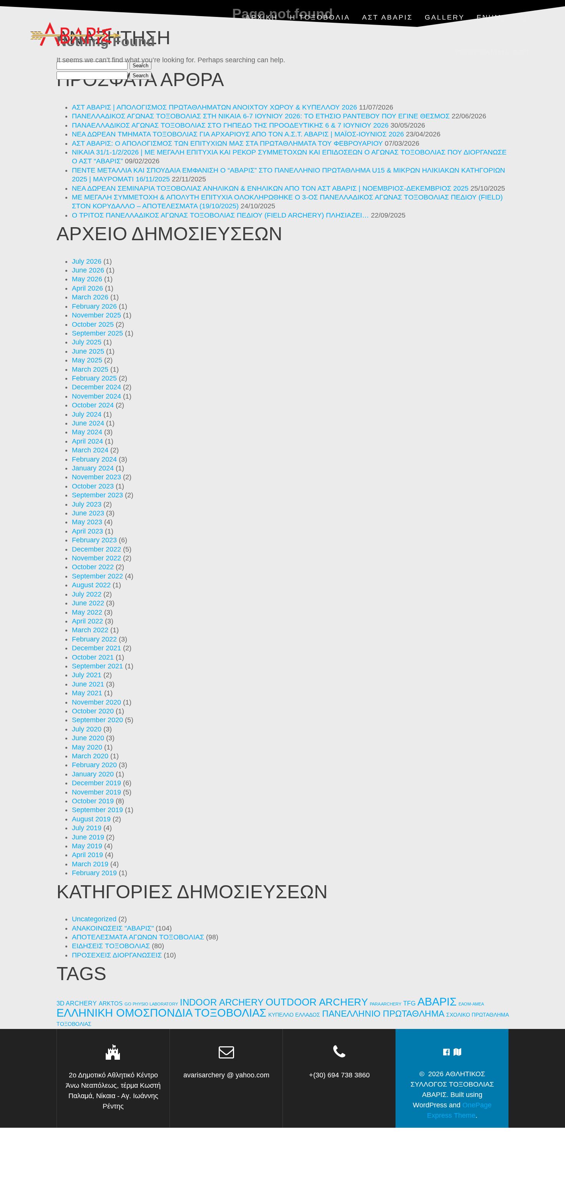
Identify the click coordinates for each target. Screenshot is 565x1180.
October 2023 (93, 486)
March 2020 (90, 756)
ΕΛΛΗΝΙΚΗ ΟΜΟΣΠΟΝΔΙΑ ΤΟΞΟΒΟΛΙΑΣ (161, 1013)
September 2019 (97, 810)
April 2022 (87, 621)
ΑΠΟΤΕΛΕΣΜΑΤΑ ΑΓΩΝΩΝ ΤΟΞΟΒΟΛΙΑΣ (138, 937)
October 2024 (93, 405)
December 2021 (96, 648)
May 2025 (87, 360)
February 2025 (94, 378)
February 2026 (94, 306)
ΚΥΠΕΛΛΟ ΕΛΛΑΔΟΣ (294, 1015)
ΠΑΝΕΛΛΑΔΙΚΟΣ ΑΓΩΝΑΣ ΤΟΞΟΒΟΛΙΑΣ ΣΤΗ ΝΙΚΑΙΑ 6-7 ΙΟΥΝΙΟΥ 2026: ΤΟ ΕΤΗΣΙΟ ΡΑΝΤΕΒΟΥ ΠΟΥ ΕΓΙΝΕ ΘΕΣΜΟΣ (261, 116)
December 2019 (96, 783)
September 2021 (97, 666)
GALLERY (445, 17)
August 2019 (91, 819)
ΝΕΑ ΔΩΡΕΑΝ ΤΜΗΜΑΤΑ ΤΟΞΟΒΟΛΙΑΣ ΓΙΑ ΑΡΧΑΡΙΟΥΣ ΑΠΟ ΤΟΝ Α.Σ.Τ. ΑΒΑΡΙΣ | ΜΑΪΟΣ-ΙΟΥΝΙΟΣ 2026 (238, 134)
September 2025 (97, 333)
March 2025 (90, 369)
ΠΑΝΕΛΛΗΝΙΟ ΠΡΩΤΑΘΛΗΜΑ (383, 1014)
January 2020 (93, 774)
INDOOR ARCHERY (222, 1002)
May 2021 (87, 693)
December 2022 (96, 549)
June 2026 (88, 270)
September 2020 (97, 720)
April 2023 (87, 531)
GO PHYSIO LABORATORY (151, 1004)
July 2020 (86, 729)
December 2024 (96, 387)
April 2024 (87, 441)
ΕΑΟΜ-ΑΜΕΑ (471, 1004)
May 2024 (87, 432)
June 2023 (88, 513)
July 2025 (86, 342)
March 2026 (90, 297)
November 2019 (96, 792)
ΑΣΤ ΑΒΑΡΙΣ (387, 17)
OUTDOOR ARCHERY (317, 1002)
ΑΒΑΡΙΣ (437, 1001)
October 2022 (93, 567)
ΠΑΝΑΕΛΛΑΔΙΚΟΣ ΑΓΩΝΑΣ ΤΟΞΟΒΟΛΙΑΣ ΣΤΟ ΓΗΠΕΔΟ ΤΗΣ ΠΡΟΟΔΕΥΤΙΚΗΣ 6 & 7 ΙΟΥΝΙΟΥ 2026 (230, 125)
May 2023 (87, 522)
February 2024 (94, 459)
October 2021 (93, 657)
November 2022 (96, 558)
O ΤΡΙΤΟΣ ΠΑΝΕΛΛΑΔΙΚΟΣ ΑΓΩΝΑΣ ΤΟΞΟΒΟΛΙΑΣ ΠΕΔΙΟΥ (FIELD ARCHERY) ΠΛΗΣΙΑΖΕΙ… (220, 215)
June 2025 (88, 351)
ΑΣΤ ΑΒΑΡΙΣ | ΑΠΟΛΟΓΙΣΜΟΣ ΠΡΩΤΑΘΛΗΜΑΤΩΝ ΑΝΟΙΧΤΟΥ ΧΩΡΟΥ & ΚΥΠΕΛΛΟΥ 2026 (214, 107)
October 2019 (93, 801)
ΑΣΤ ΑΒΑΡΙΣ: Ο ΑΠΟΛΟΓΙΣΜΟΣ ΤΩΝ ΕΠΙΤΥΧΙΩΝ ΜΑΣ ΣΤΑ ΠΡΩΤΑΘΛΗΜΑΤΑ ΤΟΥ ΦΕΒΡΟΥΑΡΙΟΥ (227, 143)
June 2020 (88, 738)
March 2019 (90, 864)
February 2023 (94, 540)
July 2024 (86, 414)
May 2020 (87, 747)
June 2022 (88, 603)
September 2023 (97, 495)
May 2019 (87, 846)
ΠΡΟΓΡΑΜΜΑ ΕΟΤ (493, 53)
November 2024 (96, 396)
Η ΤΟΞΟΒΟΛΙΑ (320, 17)
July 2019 (86, 828)
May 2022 (87, 612)
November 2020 (96, 702)
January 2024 (93, 468)
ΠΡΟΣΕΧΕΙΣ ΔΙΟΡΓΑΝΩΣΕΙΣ (117, 955)
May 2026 (87, 279)
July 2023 (86, 504)
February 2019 (94, 873)
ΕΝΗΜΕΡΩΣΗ (504, 17)
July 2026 (86, 261)
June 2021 (88, 684)
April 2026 (87, 288)
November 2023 (96, 477)
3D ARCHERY (76, 1003)
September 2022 (97, 576)
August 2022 (91, 585)
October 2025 (93, 324)
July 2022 (86, 594)
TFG (409, 1003)
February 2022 (94, 639)
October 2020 (93, 711)
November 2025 (96, 315)
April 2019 (87, 855)
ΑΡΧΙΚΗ (262, 17)
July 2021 (86, 675)
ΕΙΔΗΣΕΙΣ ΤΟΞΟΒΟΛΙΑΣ (111, 946)
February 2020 (94, 765)
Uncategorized (94, 919)
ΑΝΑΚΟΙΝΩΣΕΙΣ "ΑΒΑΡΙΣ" (113, 928)
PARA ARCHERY (385, 1004)
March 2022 (90, 630)
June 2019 (88, 837)
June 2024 (88, 423)
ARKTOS (111, 1004)
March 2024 (90, 450)
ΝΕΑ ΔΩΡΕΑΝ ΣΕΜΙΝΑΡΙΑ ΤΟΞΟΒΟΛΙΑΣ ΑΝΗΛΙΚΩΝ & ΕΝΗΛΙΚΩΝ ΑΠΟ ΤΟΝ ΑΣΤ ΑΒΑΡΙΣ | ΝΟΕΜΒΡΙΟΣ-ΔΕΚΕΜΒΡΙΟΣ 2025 (270, 188)
